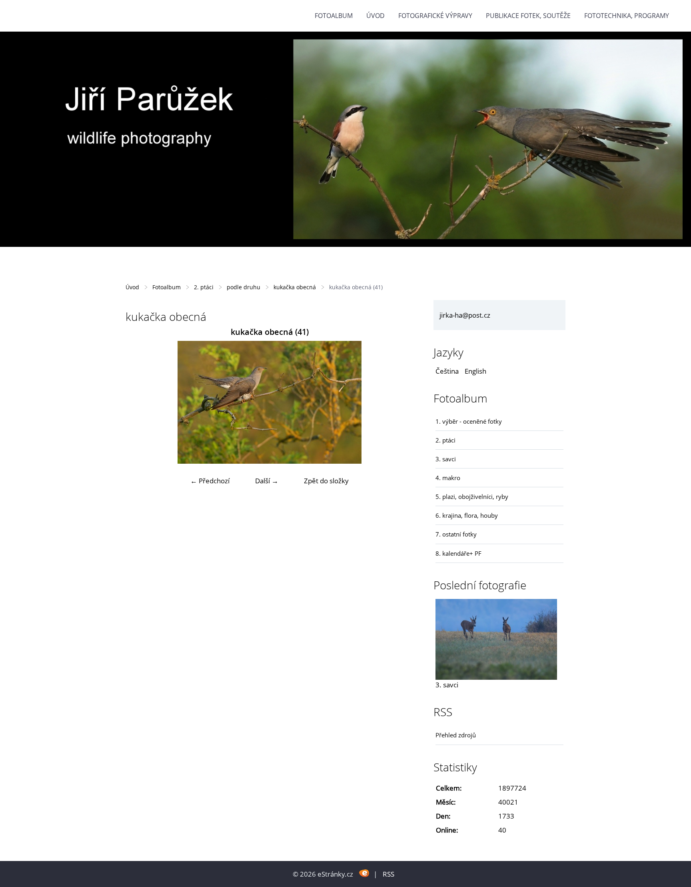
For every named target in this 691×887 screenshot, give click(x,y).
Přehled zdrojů (455, 735)
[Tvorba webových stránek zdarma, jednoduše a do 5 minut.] (364, 873)
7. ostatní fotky (456, 534)
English (475, 371)
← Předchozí (210, 480)
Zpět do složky (326, 480)
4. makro (447, 478)
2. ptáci (204, 287)
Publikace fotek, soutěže (528, 15)
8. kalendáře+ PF (458, 553)
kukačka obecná (295, 287)
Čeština (447, 371)
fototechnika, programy (626, 15)
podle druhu (243, 287)
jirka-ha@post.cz (464, 315)
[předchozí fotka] (139, 402)
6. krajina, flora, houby (466, 515)
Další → (266, 480)
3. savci (445, 459)
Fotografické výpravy (435, 15)
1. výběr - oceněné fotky (468, 421)
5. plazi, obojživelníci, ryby (471, 497)
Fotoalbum (334, 15)
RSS (388, 874)
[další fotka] (400, 402)
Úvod (375, 15)
